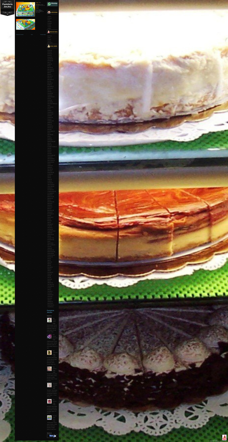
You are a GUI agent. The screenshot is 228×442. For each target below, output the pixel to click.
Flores (49, 148)
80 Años (49, 55)
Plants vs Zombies (51, 244)
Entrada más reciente (19, 34)
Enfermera (49, 139)
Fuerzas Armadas (51, 155)
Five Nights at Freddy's (51, 146)
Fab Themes (224, 441)
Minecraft (49, 205)
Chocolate (49, 39)
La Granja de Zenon (51, 191)
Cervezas (49, 100)
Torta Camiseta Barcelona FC (55, 336)
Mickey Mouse (50, 201)
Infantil (49, 177)
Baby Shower (50, 69)
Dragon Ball (49, 134)
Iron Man (49, 181)
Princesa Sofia (50, 253)
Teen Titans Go (50, 284)
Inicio (32, 34)
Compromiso (50, 112)
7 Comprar (49, 26)
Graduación (49, 165)
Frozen (49, 153)
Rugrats (49, 268)
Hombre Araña (50, 172)
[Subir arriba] (224, 437)
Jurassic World (50, 186)
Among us (49, 57)
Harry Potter (50, 169)
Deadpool (49, 122)
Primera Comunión (51, 251)
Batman (49, 74)
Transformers (50, 294)
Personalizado (50, 239)
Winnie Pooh (50, 303)
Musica (49, 220)
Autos (49, 62)
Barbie (49, 72)
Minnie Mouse (50, 210)
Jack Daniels (50, 182)
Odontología (50, 224)
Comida (49, 110)
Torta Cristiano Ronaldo (54, 320)
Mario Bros (49, 194)
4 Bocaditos (50, 21)
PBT (218, 441)
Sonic (48, 277)
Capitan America (50, 96)
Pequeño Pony (50, 234)
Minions (49, 208)
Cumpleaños (50, 120)
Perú (48, 241)
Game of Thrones (50, 160)
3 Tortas (49, 19)
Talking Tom (50, 282)
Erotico (49, 143)
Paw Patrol (49, 229)
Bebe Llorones (50, 79)
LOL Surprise (50, 189)
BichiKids (49, 84)
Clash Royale (50, 107)
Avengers (49, 64)
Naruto (49, 222)
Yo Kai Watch (50, 306)
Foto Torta (49, 41)
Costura (49, 119)
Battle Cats (49, 76)
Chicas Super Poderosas (52, 103)
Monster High (50, 217)
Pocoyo (49, 246)
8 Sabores (49, 28)
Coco (48, 108)
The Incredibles (50, 286)
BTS (48, 65)
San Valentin (50, 272)
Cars (48, 98)
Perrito (49, 236)
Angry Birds (50, 58)
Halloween (49, 167)
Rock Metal (49, 267)
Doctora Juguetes (51, 131)
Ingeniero (49, 179)
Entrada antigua (43, 34)
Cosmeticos (50, 117)
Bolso (48, 89)
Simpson (49, 274)
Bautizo (49, 77)
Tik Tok (49, 287)
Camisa (49, 91)
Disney (49, 129)
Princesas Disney (51, 255)
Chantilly (49, 37)
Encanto (49, 138)
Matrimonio (49, 198)
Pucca (49, 258)
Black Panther (50, 86)
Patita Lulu (49, 227)
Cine (48, 105)
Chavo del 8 (50, 101)
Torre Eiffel (49, 291)
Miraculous (49, 212)
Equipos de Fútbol (51, 141)
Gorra (48, 163)
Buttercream (50, 35)
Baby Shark (50, 67)
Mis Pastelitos (50, 213)
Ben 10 (49, 81)
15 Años (49, 50)
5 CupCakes (50, 23)
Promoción (49, 256)
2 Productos (50, 18)
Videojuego (49, 301)
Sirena (49, 275)
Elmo (48, 136)
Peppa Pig (49, 232)
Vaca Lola (49, 298)
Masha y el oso (50, 196)
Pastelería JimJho (7, 5)
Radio (48, 260)
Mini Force (49, 206)
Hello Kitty (49, 170)
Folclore (49, 150)
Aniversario (49, 60)
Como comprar (38, 9)
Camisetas (49, 93)
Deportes (49, 124)
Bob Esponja (50, 88)
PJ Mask (49, 225)
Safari (49, 270)
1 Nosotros (49, 16)
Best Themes (215, 441)
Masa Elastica (50, 42)
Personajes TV (50, 237)
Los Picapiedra (50, 193)
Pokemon (49, 248)
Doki (48, 132)
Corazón (49, 115)
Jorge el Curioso (50, 184)
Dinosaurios (50, 127)
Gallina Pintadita (50, 158)
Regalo (49, 263)
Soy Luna (49, 279)
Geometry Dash (50, 162)
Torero (49, 289)
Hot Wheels (49, 174)
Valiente (49, 299)
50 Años (49, 53)
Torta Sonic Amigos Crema (55, 417)
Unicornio (49, 296)
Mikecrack (49, 203)
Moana (49, 215)
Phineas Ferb (50, 243)
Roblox (49, 265)
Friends (49, 151)
